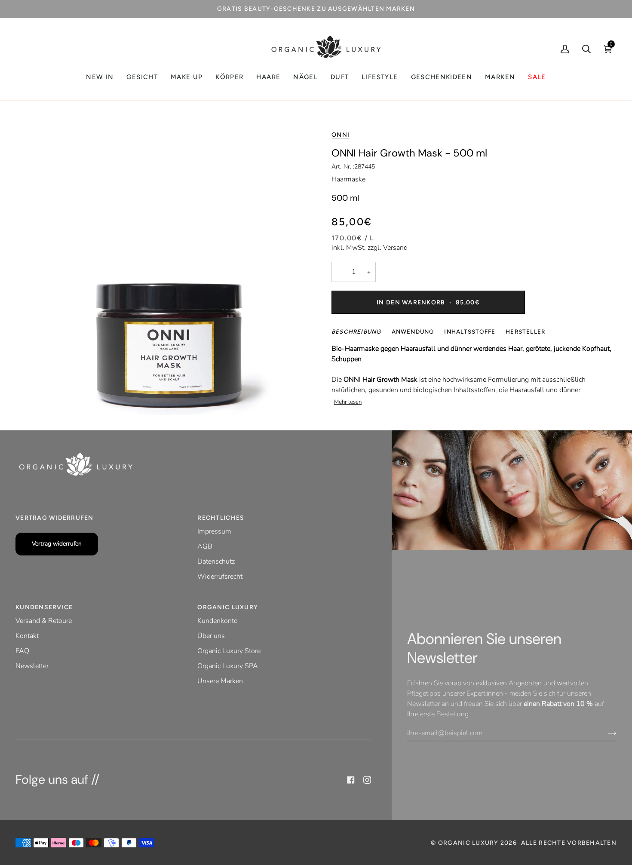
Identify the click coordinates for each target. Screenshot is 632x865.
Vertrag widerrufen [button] (54, 517)
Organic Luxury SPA (227, 666)
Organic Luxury (469, 843)
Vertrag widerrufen (57, 544)
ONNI (340, 134)
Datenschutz (216, 561)
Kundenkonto (217, 621)
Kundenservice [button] (44, 607)
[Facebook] (351, 780)
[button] (142, 77)
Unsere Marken (220, 681)
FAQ (22, 651)
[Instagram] (367, 780)
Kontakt (27, 636)
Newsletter (32, 666)
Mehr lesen (348, 402)
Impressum (214, 531)
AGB (204, 546)
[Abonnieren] (605, 733)
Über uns (211, 636)
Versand (395, 247)
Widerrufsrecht (219, 576)
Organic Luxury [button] (227, 607)
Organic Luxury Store (229, 651)
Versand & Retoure (43, 621)
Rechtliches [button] (220, 517)
